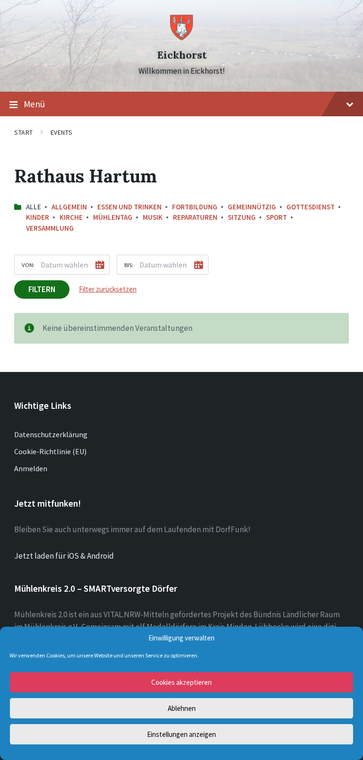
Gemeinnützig (252, 206)
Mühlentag (112, 217)
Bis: (128, 264)
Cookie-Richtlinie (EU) (50, 451)
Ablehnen (182, 708)
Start (23, 132)
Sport (276, 217)
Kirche (71, 217)
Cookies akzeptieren (181, 682)
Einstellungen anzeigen (181, 734)
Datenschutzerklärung (50, 434)
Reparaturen (195, 217)
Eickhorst (182, 55)
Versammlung (50, 228)
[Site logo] (181, 38)
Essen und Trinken (129, 206)
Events (61, 132)
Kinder (37, 217)
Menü (34, 104)
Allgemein (69, 206)
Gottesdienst (310, 206)
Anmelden (30, 468)
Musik (153, 217)
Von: (28, 264)
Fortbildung (194, 206)
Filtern (41, 289)
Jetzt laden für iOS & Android (64, 556)
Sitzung (242, 217)
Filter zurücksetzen (108, 289)
